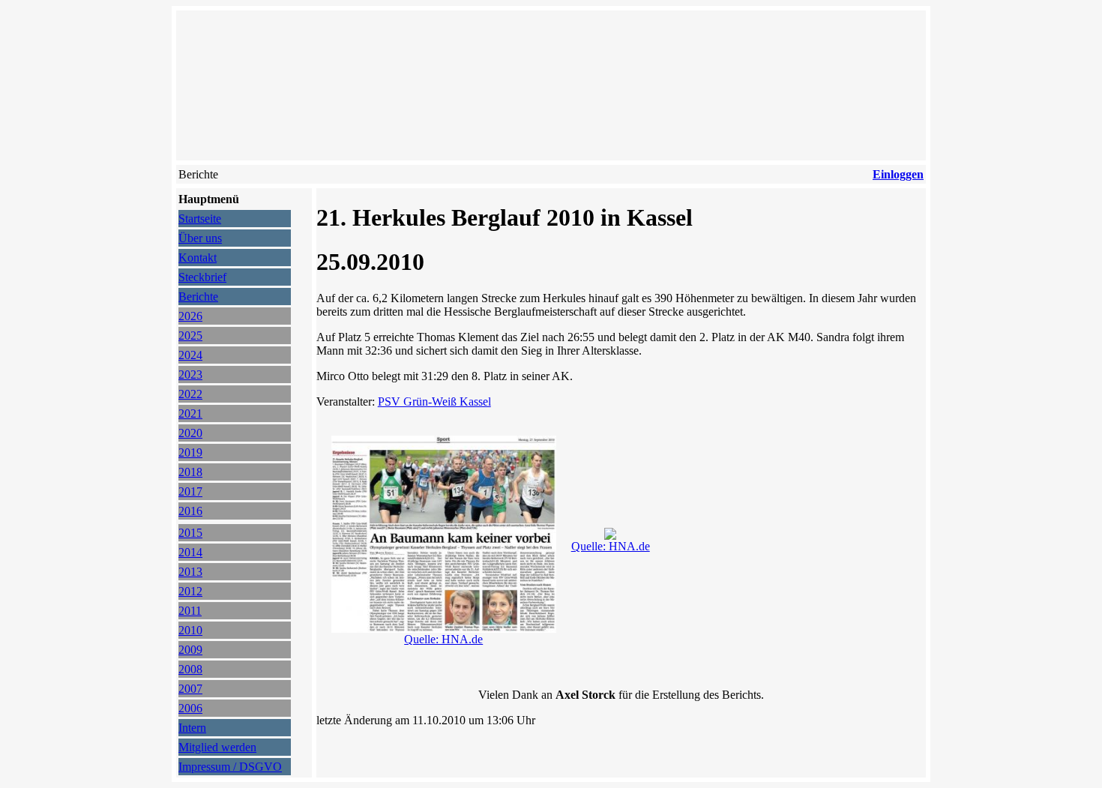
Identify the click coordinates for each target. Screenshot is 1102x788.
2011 (190, 610)
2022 (190, 394)
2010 (190, 630)
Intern (192, 727)
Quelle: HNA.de (443, 639)
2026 (190, 316)
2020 (190, 433)
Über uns (200, 238)
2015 (190, 532)
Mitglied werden (217, 747)
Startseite (199, 218)
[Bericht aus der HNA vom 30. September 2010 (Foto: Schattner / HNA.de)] (610, 535)
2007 (190, 688)
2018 (190, 472)
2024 (190, 355)
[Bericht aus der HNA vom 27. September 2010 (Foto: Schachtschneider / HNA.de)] (443, 628)
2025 (190, 335)
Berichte (198, 296)
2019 (190, 452)
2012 (190, 591)
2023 (190, 374)
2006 (190, 708)
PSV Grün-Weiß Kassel (434, 401)
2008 (190, 669)
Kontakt (197, 257)
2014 (190, 552)
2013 (190, 571)
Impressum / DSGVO (230, 766)
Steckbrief (202, 277)
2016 (190, 511)
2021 (190, 413)
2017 (190, 491)
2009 (190, 649)
